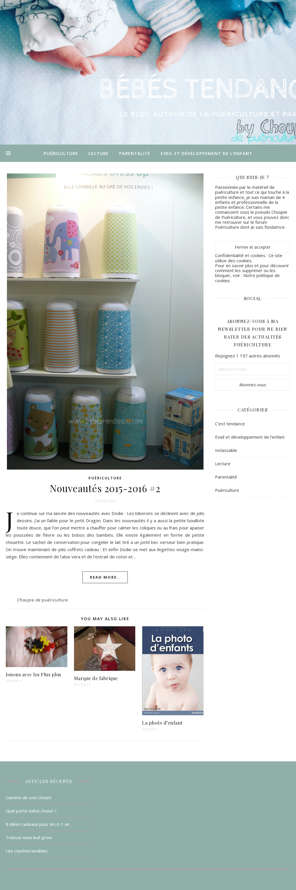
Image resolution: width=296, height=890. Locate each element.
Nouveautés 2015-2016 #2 (105, 488)
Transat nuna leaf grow (29, 837)
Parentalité (134, 153)
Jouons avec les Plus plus (33, 674)
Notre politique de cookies (247, 277)
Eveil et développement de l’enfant (206, 153)
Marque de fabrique (96, 678)
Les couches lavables (27, 851)
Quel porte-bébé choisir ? (31, 811)
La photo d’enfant (162, 723)
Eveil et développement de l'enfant (250, 437)
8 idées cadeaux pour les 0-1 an (37, 824)
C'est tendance (230, 423)
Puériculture (61, 153)
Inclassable (226, 450)
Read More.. (105, 577)
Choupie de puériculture (42, 600)
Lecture (98, 153)
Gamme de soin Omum (28, 797)
